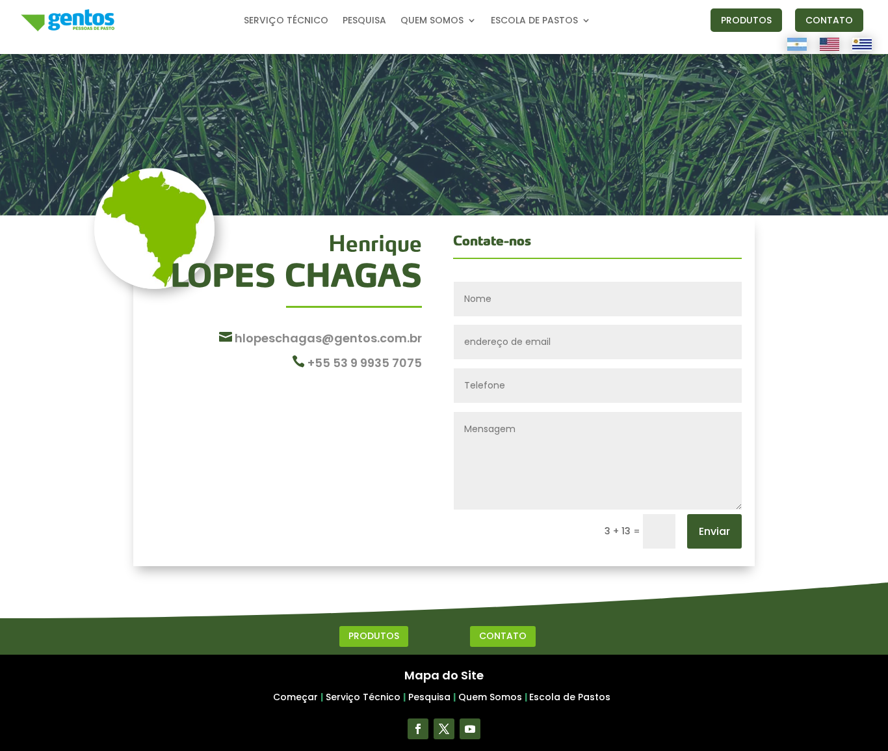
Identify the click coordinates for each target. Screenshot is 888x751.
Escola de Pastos (569, 696)
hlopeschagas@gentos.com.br (327, 338)
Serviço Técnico (363, 696)
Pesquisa (429, 696)
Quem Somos (490, 696)
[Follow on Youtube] (470, 728)
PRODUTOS (746, 20)
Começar (295, 696)
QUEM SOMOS (432, 21)
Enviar (714, 531)
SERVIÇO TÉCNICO (286, 21)
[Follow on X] (444, 728)
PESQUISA (364, 21)
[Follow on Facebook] (418, 728)
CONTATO (829, 20)
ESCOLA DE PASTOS (534, 21)
